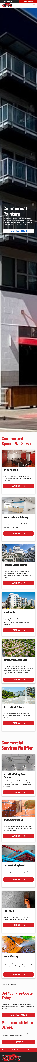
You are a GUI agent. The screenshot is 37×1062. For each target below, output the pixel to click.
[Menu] (34, 5)
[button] (18, 231)
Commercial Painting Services (15, 1050)
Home (3, 1050)
